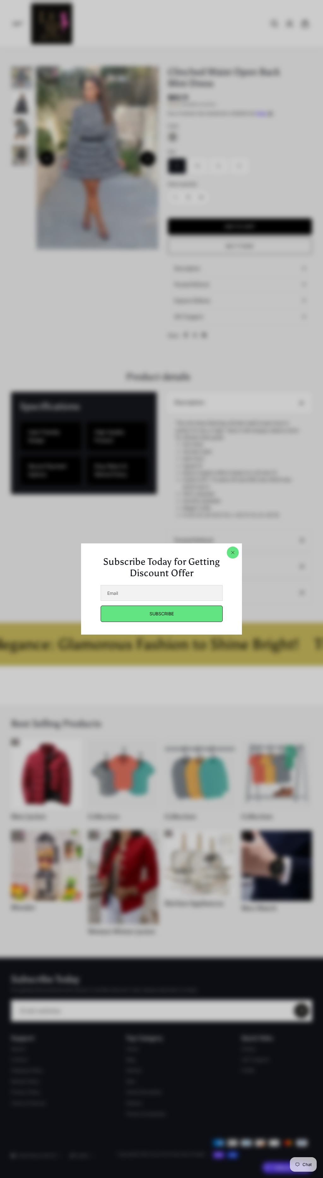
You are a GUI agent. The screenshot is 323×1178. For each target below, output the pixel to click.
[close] (233, 553)
